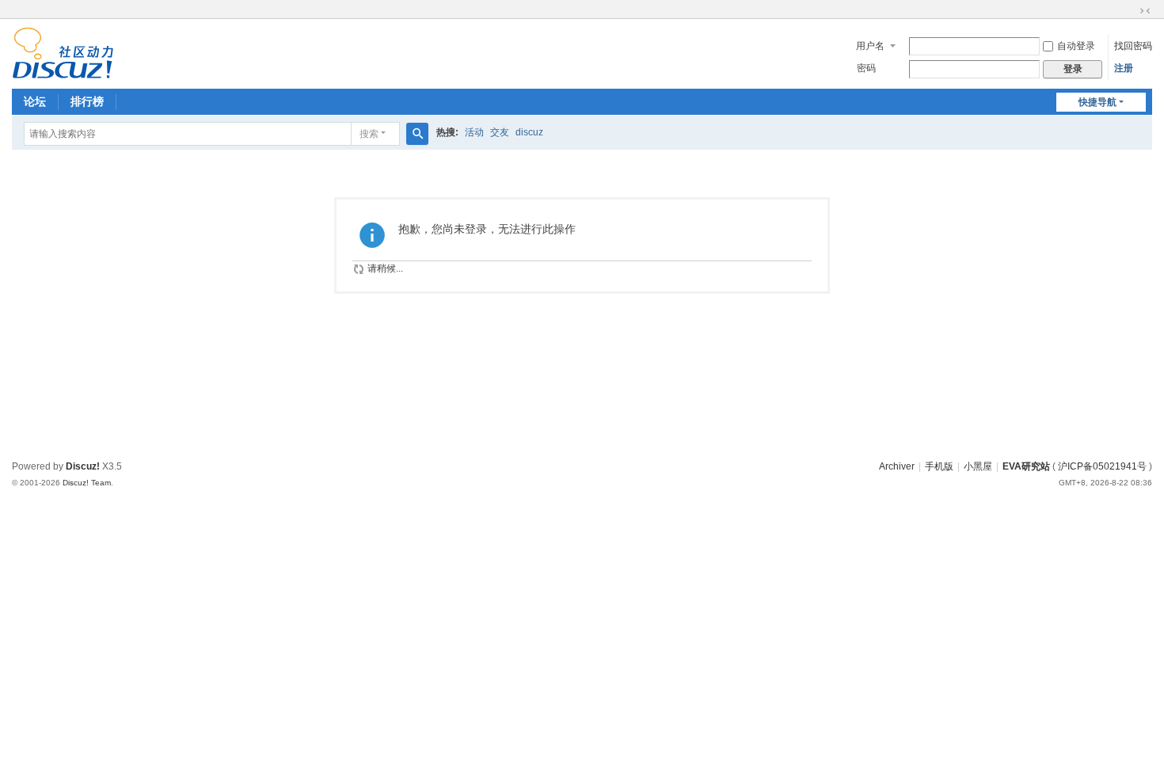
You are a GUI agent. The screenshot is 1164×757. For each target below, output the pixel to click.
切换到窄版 (1145, 11)
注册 (1123, 68)
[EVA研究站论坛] (63, 52)
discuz (529, 132)
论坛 (35, 101)
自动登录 (1076, 45)
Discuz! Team (87, 482)
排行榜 (87, 101)
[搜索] (417, 134)
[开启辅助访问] (1130, 11)
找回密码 (1133, 45)
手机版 (939, 466)
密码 (866, 68)
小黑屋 (978, 466)
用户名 (870, 45)
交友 (499, 132)
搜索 (368, 133)
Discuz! (83, 466)
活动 (474, 132)
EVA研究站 (1026, 466)
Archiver (897, 466)
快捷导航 (1097, 102)
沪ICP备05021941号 (1102, 466)
